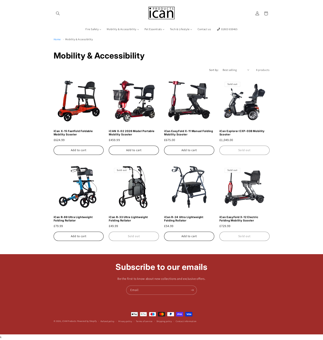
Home (57, 39)
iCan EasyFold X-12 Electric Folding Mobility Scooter (238, 218)
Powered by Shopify (87, 321)
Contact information (186, 321)
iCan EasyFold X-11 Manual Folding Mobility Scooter (188, 132)
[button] (58, 13)
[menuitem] (93, 29)
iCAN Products (69, 321)
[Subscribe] (192, 290)
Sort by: (214, 70)
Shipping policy (164, 321)
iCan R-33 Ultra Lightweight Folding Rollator (128, 218)
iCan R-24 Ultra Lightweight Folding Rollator (183, 218)
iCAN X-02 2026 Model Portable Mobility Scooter (131, 132)
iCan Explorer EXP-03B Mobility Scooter (242, 132)
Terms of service (144, 321)
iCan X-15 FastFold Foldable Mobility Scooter (73, 132)
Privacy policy (125, 321)
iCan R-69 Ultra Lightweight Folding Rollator (73, 218)
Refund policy (107, 321)
